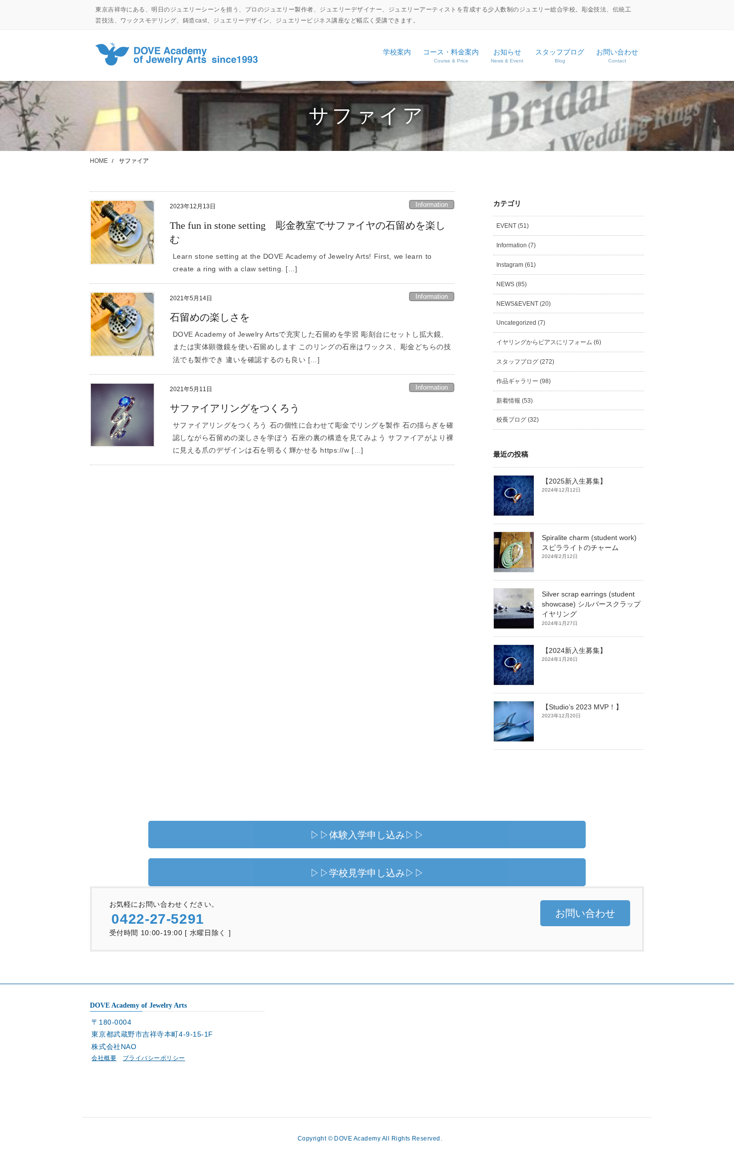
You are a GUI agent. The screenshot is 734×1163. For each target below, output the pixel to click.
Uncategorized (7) (520, 322)
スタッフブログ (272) (525, 361)
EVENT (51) (512, 225)
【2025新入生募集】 (574, 481)
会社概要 (103, 1058)
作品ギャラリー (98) (523, 381)
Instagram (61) (516, 264)
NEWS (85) (511, 284)
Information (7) (516, 245)
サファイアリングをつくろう (235, 408)
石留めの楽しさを (210, 317)
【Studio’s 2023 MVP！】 (582, 707)
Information (431, 204)
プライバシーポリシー (154, 1058)
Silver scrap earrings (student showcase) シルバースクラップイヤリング (591, 604)
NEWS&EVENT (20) (523, 303)
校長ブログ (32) (517, 419)
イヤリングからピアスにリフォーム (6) (548, 342)
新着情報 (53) (514, 400)
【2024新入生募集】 (574, 650)
